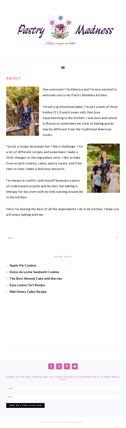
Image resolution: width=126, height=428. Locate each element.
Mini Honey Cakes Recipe (28, 291)
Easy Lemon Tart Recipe (27, 285)
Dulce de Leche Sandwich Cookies (35, 272)
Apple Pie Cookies (23, 265)
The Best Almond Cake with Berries (36, 278)
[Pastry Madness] (63, 58)
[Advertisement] (63, 327)
